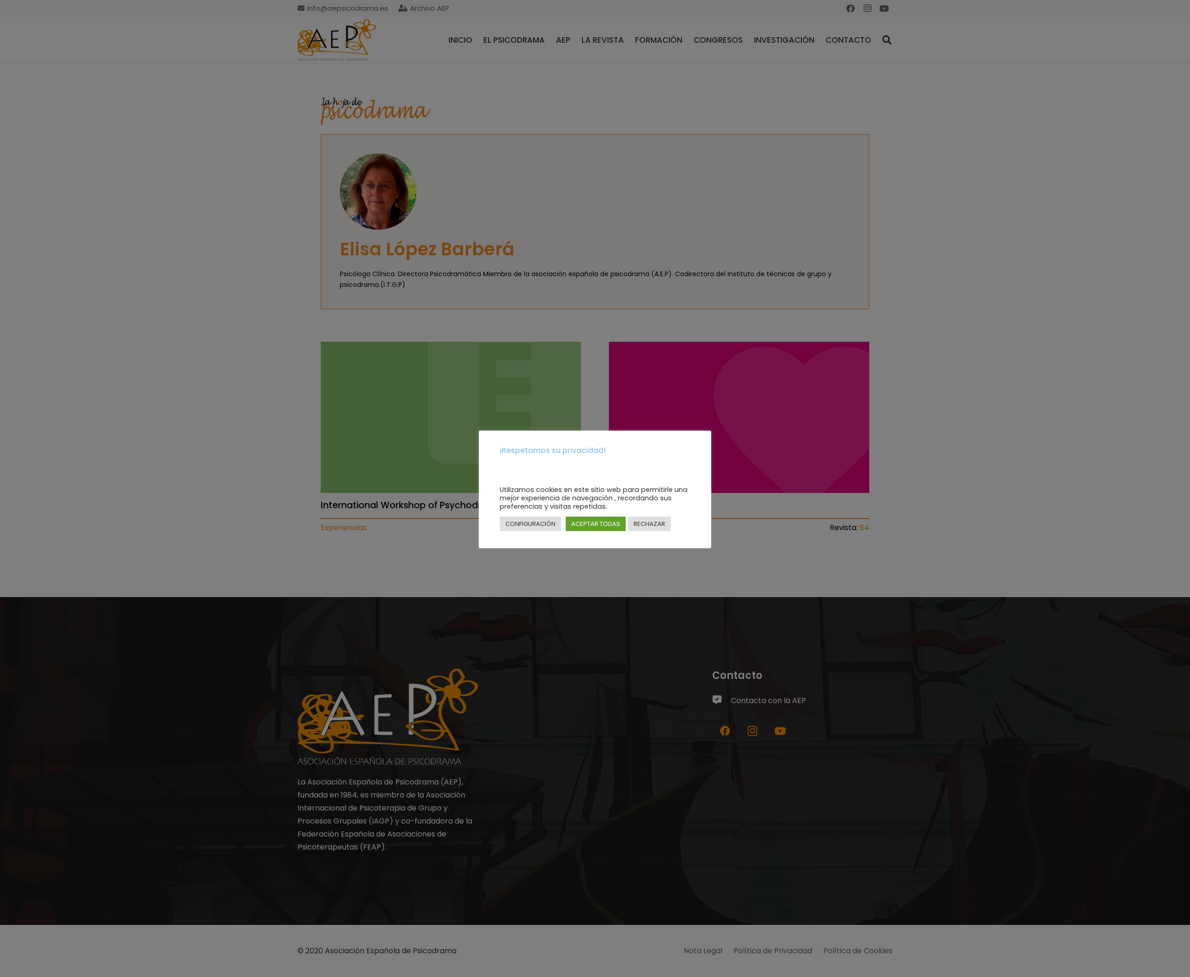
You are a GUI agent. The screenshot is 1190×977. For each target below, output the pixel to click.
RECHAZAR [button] (649, 523)
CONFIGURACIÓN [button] (530, 523)
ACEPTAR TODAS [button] (595, 523)
